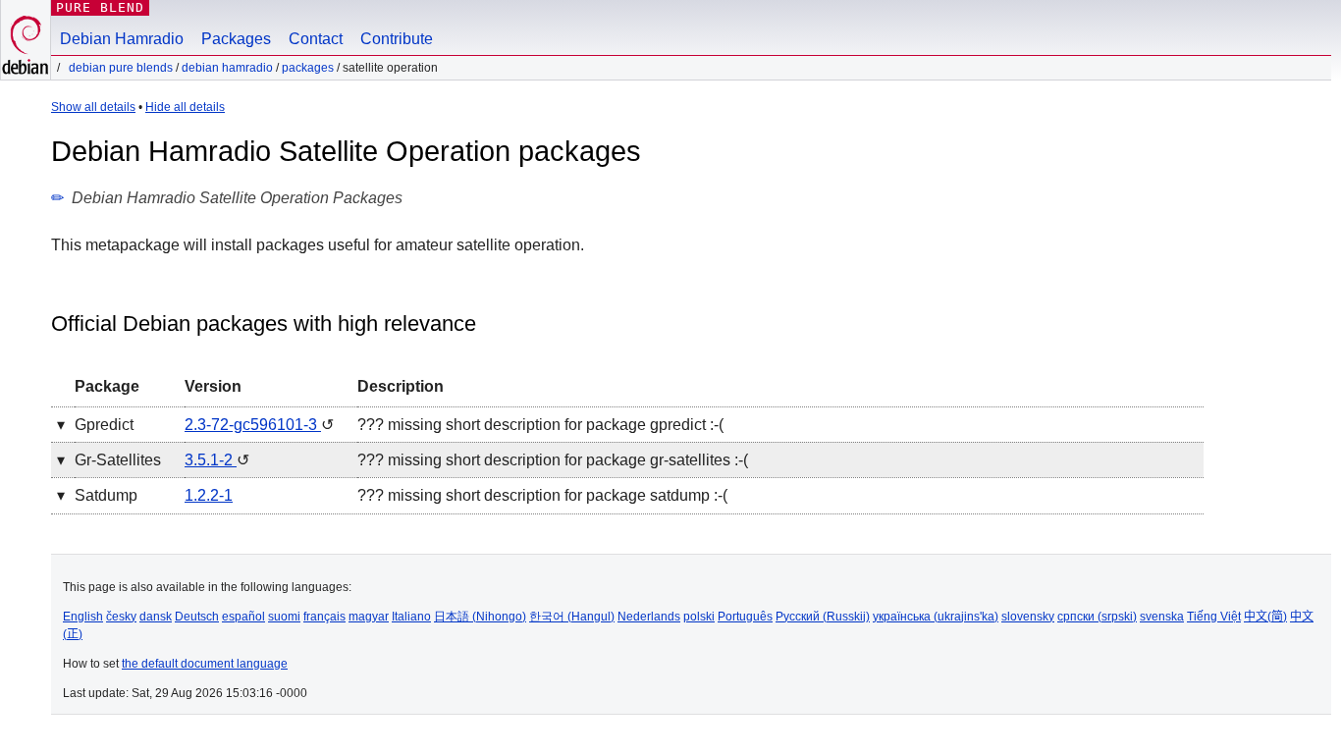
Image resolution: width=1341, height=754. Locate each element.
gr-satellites (118, 460)
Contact (316, 38)
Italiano (411, 616)
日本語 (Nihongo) (480, 616)
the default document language (205, 664)
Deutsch (197, 616)
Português (745, 616)
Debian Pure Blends (121, 68)
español (243, 616)
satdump (106, 495)
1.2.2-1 (209, 495)
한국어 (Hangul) (572, 616)
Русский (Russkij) (823, 616)
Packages (236, 38)
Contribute (396, 38)
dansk (155, 616)
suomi (284, 616)
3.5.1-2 (211, 460)
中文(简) (1265, 616)
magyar (369, 616)
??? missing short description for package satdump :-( (542, 495)
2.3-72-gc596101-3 (253, 424)
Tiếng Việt (1214, 616)
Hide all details (185, 107)
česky (121, 616)
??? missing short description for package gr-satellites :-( (552, 460)
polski (699, 616)
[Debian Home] (25, 40)
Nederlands (648, 616)
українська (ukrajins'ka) (935, 616)
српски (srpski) (1097, 616)
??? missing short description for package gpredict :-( (540, 424)
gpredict (104, 424)
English (83, 616)
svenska (1162, 616)
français (324, 616)
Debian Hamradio (122, 38)
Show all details (93, 107)
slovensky (1027, 616)
